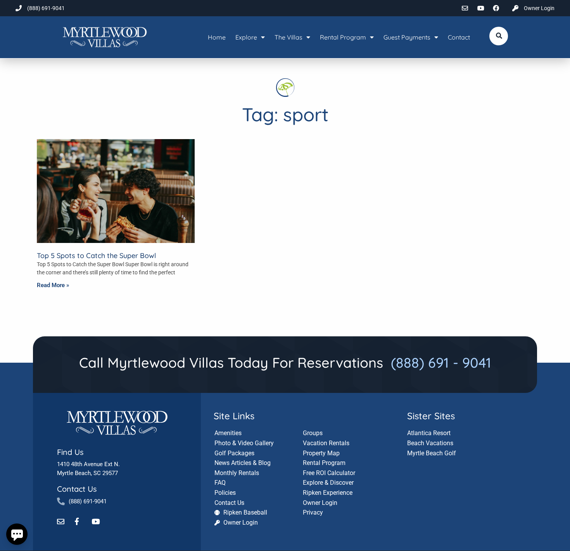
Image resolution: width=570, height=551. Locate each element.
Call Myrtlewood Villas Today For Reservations (285, 362)
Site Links (234, 416)
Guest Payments (406, 37)
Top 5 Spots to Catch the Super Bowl (96, 255)
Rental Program (343, 37)
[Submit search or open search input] (499, 35)
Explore (246, 37)
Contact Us (77, 489)
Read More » (53, 285)
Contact (459, 37)
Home (217, 37)
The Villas (288, 37)
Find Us (70, 452)
